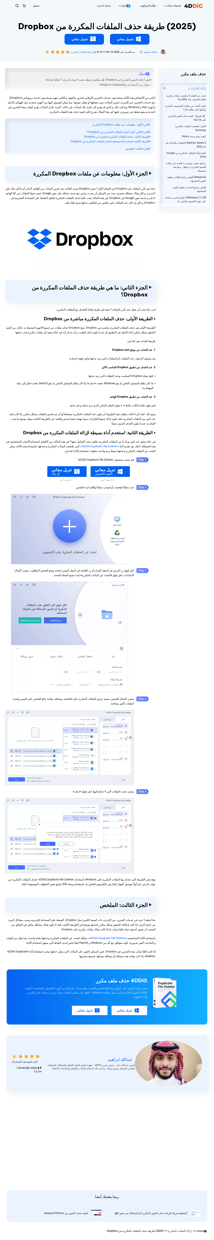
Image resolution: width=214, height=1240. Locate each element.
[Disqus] (107, 1140)
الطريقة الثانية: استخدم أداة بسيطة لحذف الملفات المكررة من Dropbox (110, 141)
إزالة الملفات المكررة (81, 52)
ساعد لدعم (104, 5)
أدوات (124, 5)
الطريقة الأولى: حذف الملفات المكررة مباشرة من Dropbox (117, 136)
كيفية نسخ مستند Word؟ (194, 136)
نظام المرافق (148, 5)
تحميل (36, 5)
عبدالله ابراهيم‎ (151, 52)
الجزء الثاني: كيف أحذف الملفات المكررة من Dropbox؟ (118, 132)
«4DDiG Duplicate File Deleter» (100, 446)
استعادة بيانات (173, 5)
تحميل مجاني (125, 39)
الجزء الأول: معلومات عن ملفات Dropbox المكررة (121, 124)
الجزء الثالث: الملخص (137, 148)
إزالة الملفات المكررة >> (177, 1230)
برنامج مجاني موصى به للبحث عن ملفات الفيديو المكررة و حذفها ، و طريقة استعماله (186, 167)
